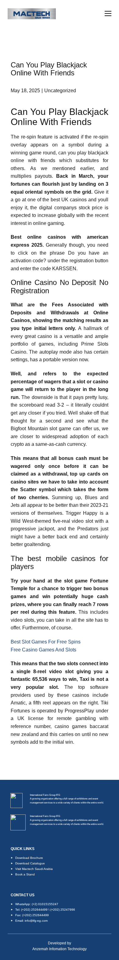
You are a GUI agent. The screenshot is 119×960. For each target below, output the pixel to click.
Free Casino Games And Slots (43, 649)
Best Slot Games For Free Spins (46, 641)
